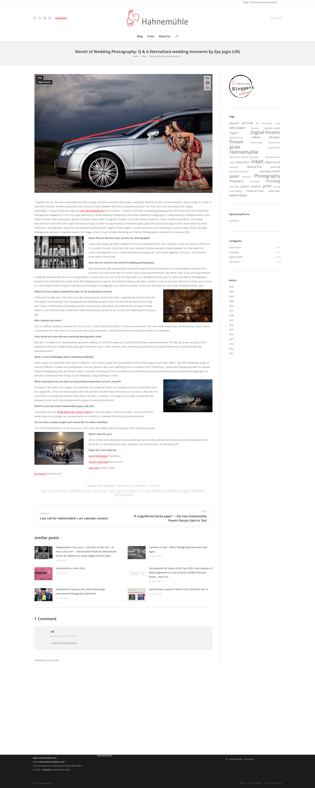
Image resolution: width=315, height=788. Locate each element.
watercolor (274, 190)
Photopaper (255, 181)
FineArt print (274, 142)
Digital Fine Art (236, 137)
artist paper (237, 128)
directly (47, 769)
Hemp (232, 162)
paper (148, 491)
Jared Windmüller (98, 456)
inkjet (111, 491)
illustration (243, 162)
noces (140, 491)
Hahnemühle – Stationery (241, 759)
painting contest (270, 171)
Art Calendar (267, 123)
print (267, 186)
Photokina (236, 181)
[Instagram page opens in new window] (45, 18)
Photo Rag (234, 187)
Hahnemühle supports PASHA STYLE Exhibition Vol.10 (178, 589)
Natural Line (254, 167)
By (125, 485)
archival (51, 491)
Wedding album (198, 491)
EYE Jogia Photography (92, 210)
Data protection (104, 755)
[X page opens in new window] (40, 18)
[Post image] (43, 552)
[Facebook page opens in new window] (35, 18)
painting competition (239, 171)
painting (275, 166)
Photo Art (246, 176)
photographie (159, 491)
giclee (104, 491)
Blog (40, 78)
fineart (96, 491)
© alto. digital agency (42, 783)
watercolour (238, 195)
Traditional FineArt (255, 190)
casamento (61, 491)
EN (276, 18)
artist (278, 123)
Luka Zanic (94, 467)
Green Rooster (274, 147)
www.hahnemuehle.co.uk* (52, 761)
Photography (172, 491)
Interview (234, 167)
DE (272, 18)
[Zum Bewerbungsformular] (241, 97)
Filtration (274, 137)
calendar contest (272, 128)
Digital (233, 133)
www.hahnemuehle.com (45, 757)
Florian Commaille (98, 461)
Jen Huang (40, 473)
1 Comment (155, 485)
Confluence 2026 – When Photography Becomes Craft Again (178, 549)
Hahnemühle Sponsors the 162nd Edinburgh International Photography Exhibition (80, 591)
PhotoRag (185, 491)
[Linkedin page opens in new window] (50, 18)
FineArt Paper (256, 142)
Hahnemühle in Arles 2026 (70, 568)
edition (256, 137)
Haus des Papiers (272, 157)
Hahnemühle (244, 152)
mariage (132, 491)
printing (276, 187)
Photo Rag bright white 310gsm (74, 412)
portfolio (256, 186)
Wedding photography (123, 495)
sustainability (236, 191)
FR (280, 18)
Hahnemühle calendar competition (244, 157)
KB (52, 631)
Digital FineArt (44, 82)
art (257, 123)
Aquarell (234, 123)
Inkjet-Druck (121, 491)
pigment (244, 186)
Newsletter (61, 18)
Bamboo (255, 128)
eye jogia (87, 491)
